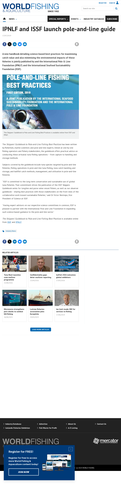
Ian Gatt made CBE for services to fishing (65, 310)
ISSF (9, 222)
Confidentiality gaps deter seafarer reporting (40, 276)
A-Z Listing (72, 428)
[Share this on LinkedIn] (15, 44)
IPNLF (19, 222)
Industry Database (13, 424)
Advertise (43, 424)
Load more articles (40, 329)
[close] (78, 39)
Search (116, 8)
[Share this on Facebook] (4, 44)
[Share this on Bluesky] (20, 44)
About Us (72, 424)
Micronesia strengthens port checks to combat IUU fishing (14, 311)
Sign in (49, 39)
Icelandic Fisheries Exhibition (17, 428)
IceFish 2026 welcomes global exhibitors (66, 276)
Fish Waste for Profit (48, 428)
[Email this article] (25, 44)
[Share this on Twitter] (9, 44)
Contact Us (101, 424)
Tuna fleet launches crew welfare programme (12, 277)
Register (102, 3)
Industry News (11, 231)
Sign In (112, 3)
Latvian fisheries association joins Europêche (37, 311)
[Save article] (77, 44)
